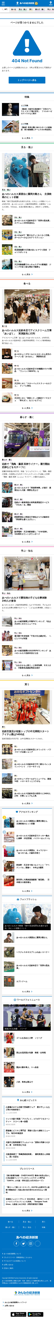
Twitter (23, 1243)
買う (31, 9)
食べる (13, 9)
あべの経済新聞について (12, 1254)
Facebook (16, 1243)
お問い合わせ (8, 1265)
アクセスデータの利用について (15, 1261)
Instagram (30, 1243)
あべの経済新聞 (25, 3)
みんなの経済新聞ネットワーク (27, 1293)
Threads (37, 1243)
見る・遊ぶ (23, 9)
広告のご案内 (8, 1268)
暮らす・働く (40, 9)
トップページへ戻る (27, 80)
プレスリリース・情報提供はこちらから (18, 1257)
